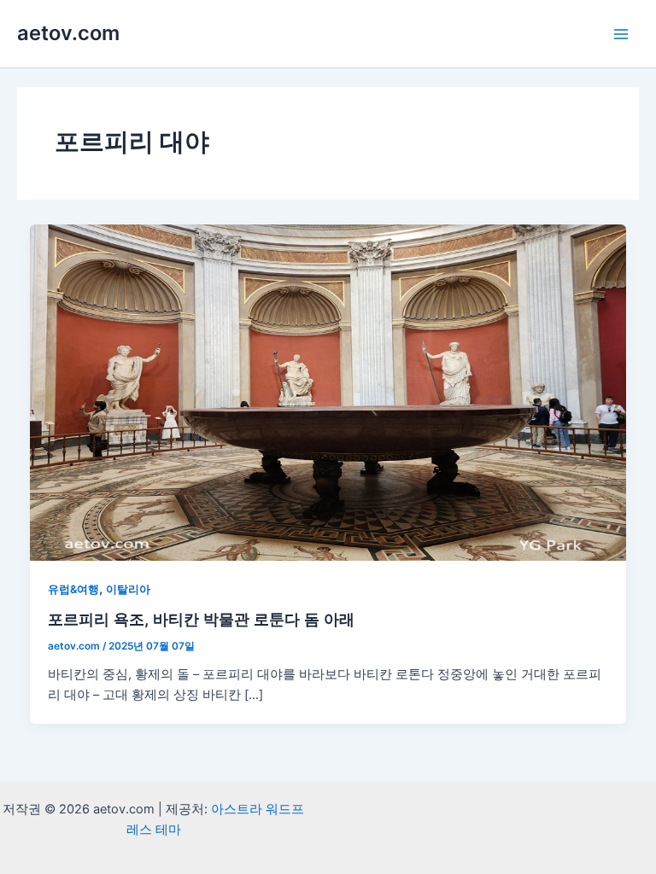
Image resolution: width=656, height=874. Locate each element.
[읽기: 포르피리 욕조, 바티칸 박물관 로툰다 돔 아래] (328, 391)
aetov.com (68, 32)
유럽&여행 (73, 589)
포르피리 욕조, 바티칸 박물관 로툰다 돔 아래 (201, 618)
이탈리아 (128, 589)
